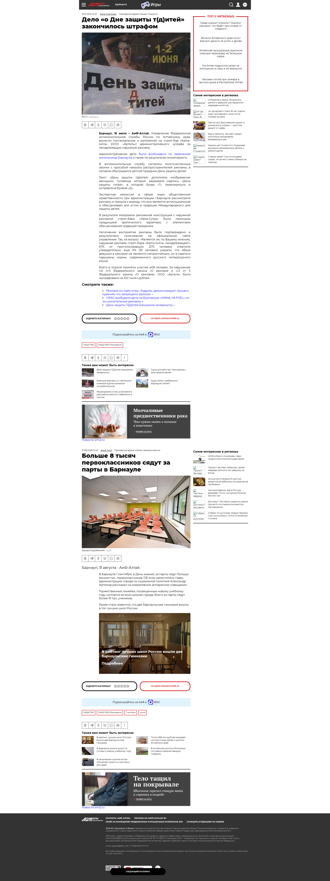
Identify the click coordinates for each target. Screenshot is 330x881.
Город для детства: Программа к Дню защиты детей (168, 371)
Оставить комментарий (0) (165, 318)
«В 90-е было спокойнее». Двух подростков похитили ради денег (226, 457)
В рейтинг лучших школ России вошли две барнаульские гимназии (142, 654)
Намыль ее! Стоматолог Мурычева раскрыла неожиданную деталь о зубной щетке (226, 148)
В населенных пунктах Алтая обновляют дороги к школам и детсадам (113, 762)
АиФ (108, 550)
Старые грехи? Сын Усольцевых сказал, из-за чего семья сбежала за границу (227, 159)
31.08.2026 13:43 (90, 450)
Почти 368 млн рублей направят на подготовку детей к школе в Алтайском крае (168, 740)
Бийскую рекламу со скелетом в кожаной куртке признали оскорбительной (114, 383)
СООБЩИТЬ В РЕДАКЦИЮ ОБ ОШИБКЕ (205, 822)
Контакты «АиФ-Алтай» (118, 818)
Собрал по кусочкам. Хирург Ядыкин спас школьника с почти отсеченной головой (228, 516)
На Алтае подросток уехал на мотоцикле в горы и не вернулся (221, 67)
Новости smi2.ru (93, 440)
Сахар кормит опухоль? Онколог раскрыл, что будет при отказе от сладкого (221, 26)
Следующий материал (138, 871)
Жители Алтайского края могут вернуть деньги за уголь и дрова (221, 40)
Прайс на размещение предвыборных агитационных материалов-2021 (144, 822)
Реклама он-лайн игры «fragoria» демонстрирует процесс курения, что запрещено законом (145, 292)
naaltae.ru (94, 116)
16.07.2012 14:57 (89, 14)
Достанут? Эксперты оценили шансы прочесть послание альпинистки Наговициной (228, 504)
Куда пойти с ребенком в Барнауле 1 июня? (164, 382)
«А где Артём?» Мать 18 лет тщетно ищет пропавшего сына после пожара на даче (226, 114)
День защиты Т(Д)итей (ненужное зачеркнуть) (139, 305)
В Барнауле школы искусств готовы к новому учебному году (114, 749)
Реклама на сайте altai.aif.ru (150, 818)
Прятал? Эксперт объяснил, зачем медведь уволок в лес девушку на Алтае (226, 470)
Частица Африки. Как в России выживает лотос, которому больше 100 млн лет (227, 493)
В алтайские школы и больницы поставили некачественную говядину (168, 751)
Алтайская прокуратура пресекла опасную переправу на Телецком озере (220, 53)
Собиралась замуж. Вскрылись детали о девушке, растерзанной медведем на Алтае (225, 103)
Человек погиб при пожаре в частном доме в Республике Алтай (221, 81)
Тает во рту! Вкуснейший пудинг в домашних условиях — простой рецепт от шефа (226, 125)
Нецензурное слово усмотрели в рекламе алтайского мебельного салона (114, 394)
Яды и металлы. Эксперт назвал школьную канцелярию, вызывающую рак (225, 137)
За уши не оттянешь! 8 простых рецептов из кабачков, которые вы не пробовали (228, 482)
